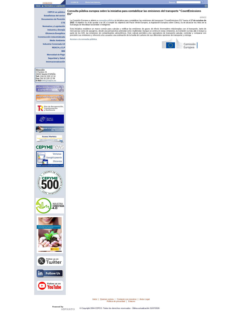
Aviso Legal (145, 299)
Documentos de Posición (53, 19)
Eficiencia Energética (55, 33)
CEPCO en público (56, 12)
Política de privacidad (116, 301)
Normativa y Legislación (54, 6)
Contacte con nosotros (127, 299)
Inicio (38, 6)
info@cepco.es (49, 80)
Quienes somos (107, 299)
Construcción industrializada (51, 37)
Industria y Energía (56, 30)
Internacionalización (55, 62)
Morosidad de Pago (56, 55)
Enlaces (131, 301)
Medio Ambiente (57, 40)
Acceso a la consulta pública (83, 39)
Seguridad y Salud (56, 58)
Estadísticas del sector (54, 16)
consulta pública (106, 20)
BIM (63, 51)
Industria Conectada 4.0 (54, 44)
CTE (63, 23)
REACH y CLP (58, 47)
